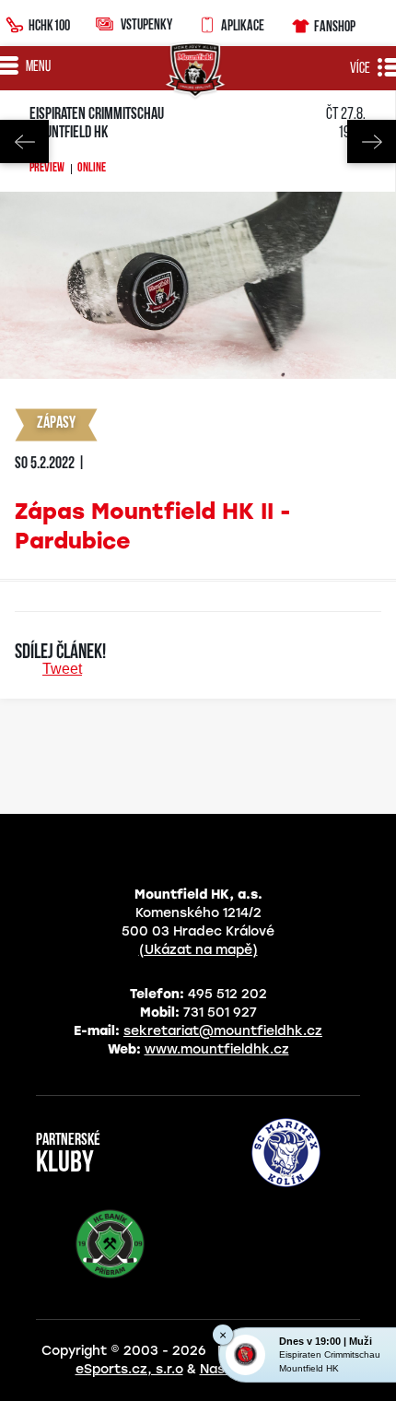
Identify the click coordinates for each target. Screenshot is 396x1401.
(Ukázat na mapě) (198, 950)
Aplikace (242, 24)
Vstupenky (146, 23)
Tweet (62, 669)
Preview (46, 168)
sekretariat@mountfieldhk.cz (222, 1031)
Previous (24, 141)
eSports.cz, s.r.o (129, 1369)
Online (91, 168)
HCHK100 (49, 24)
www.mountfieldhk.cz (217, 1049)
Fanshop (334, 25)
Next (371, 141)
